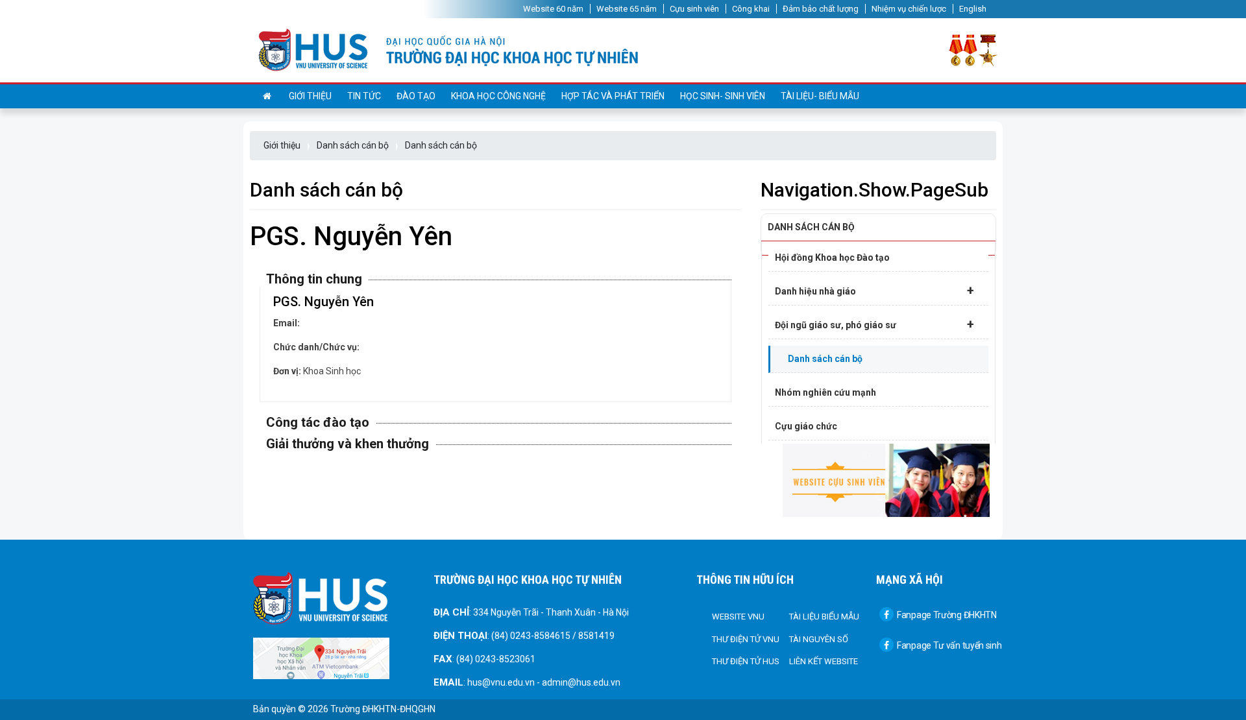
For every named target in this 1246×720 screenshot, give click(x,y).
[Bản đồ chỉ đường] (321, 658)
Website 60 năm (553, 9)
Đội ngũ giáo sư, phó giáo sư (874, 324)
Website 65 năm (626, 9)
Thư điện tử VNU (745, 639)
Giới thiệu (310, 96)
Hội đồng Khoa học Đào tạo (832, 257)
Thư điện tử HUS (745, 661)
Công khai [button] (751, 9)
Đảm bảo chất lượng (821, 9)
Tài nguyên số (818, 639)
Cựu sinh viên (694, 9)
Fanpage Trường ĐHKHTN (947, 615)
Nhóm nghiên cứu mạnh (825, 392)
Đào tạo (416, 96)
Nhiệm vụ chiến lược (909, 9)
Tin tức (364, 96)
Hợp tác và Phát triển (613, 96)
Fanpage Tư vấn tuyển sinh (949, 645)
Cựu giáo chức (806, 426)
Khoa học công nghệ (498, 96)
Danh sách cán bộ (353, 145)
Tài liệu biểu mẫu (824, 616)
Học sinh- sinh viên (722, 96)
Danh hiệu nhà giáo (874, 290)
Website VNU (738, 616)
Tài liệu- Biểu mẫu (820, 96)
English (972, 9)
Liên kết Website (823, 661)
